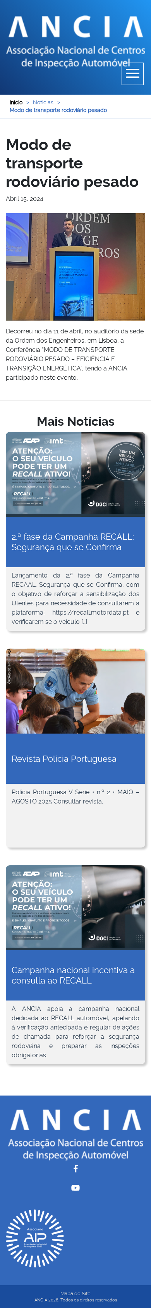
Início (16, 102)
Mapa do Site (75, 1293)
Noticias (43, 102)
